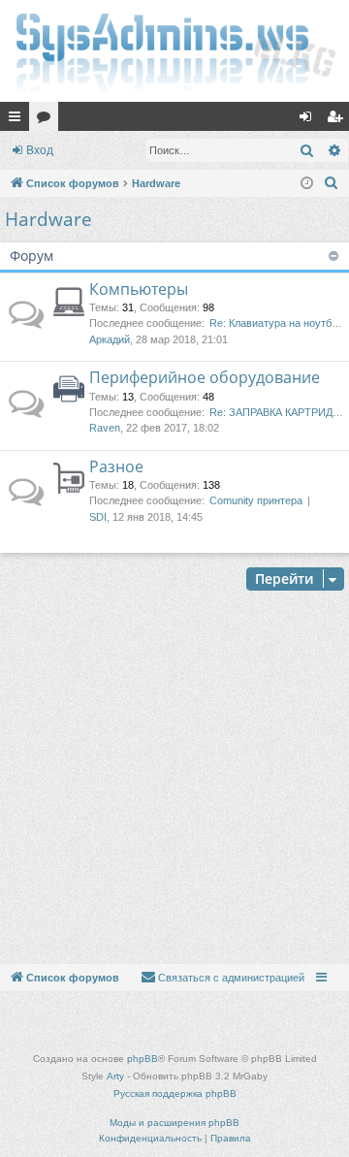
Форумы (47, 120)
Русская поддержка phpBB (175, 1093)
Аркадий (109, 339)
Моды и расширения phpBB (174, 1122)
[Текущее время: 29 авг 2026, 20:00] (307, 184)
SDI (98, 517)
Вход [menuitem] (310, 120)
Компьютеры (138, 289)
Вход (39, 150)
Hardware (48, 219)
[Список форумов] (174, 51)
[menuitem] (331, 183)
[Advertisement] (174, 779)
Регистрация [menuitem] (338, 120)
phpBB (142, 1058)
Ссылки (18, 120)
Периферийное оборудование (204, 377)
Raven (104, 428)
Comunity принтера (255, 500)
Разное (116, 466)
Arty (115, 1076)
